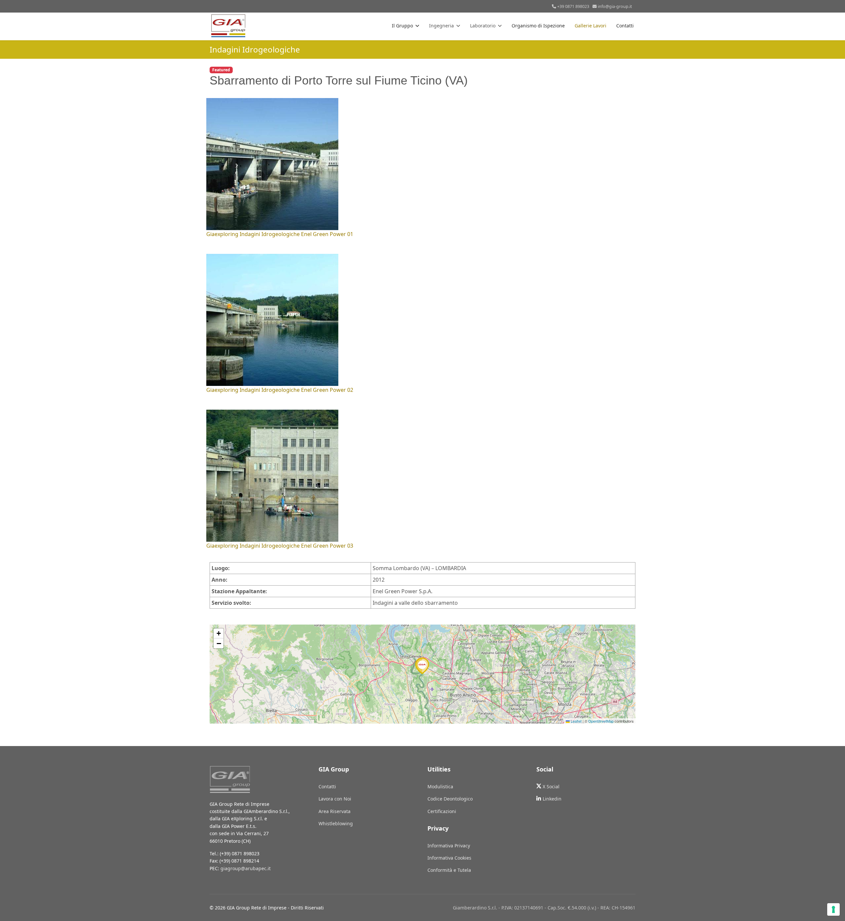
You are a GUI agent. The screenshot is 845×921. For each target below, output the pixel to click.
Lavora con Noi (335, 799)
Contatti (625, 25)
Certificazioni (441, 811)
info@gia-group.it (615, 6)
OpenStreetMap (601, 721)
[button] (422, 666)
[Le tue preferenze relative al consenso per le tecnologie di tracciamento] (833, 909)
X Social (551, 786)
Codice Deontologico (450, 799)
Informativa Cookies (449, 858)
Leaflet (576, 721)
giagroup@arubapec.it (245, 868)
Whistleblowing (336, 823)
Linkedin (552, 799)
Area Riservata (335, 811)
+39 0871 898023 (573, 6)
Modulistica (440, 786)
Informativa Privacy (448, 845)
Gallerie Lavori (590, 25)
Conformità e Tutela (449, 870)
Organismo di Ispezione (538, 25)
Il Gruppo (402, 25)
